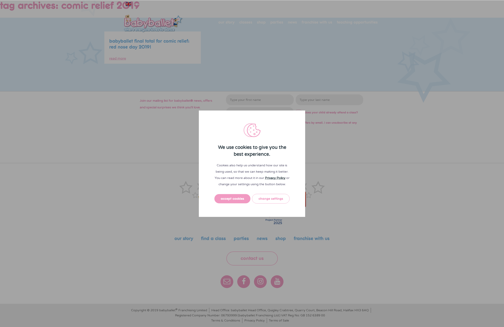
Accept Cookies (232, 199)
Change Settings (270, 199)
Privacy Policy (275, 178)
